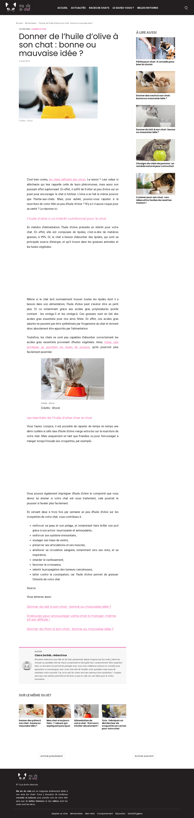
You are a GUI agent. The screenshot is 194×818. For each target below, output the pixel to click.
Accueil (62, 8)
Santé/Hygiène (135, 813)
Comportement (105, 813)
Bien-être (90, 813)
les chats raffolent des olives (67, 179)
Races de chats (99, 8)
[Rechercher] (186, 7)
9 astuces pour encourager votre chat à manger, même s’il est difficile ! (71, 618)
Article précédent (51, 756)
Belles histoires (147, 8)
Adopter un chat (60, 813)
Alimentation (30, 23)
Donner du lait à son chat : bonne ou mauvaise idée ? (69, 606)
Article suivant (144, 756)
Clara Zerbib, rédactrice (51, 655)
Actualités (78, 8)
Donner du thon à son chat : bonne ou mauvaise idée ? (70, 629)
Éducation (120, 813)
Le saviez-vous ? (123, 8)
